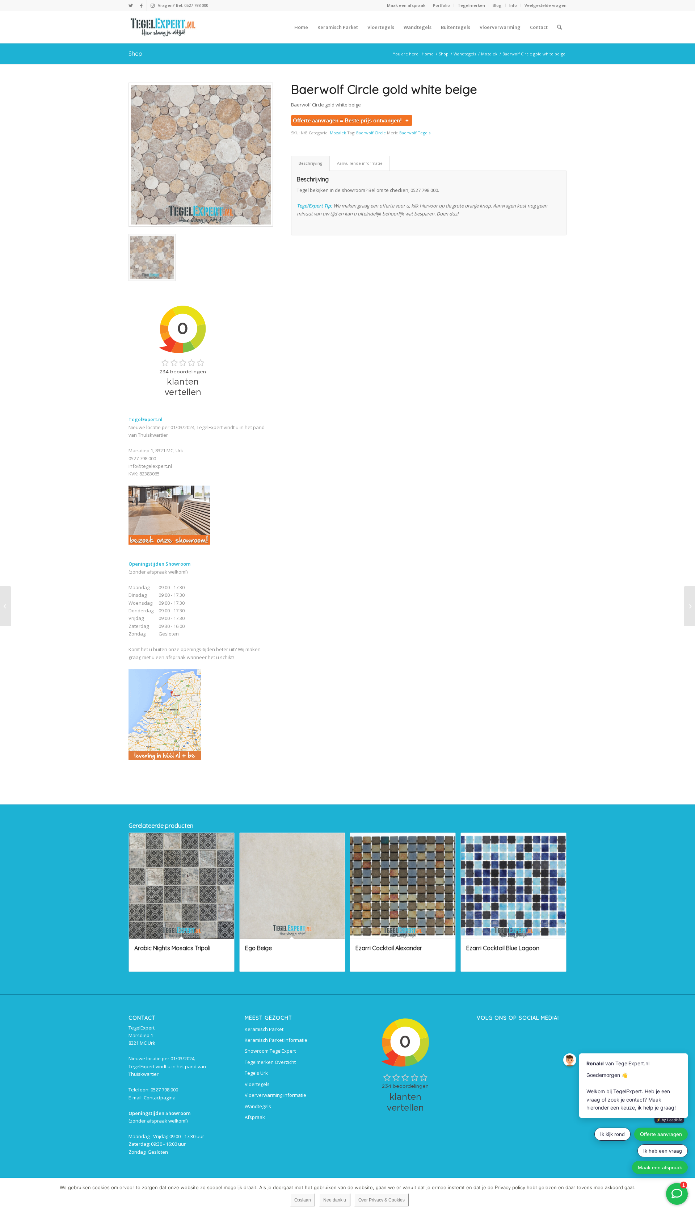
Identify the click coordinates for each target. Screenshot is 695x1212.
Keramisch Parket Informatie (276, 1040)
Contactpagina (160, 1097)
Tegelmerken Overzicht (270, 1062)
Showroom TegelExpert (270, 1051)
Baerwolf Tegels (414, 132)
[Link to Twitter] (130, 5)
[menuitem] (406, 5)
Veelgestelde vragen (545, 5)
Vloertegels (257, 1084)
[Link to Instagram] (152, 5)
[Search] (559, 27)
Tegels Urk (256, 1073)
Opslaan (302, 1200)
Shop (135, 53)
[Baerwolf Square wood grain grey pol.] (689, 606)
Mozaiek (338, 132)
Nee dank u (334, 1200)
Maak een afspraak (406, 5)
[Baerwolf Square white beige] (5, 606)
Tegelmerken (471, 5)
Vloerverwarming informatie (275, 1095)
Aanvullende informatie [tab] (360, 163)
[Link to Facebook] (141, 5)
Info (513, 5)
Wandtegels (258, 1106)
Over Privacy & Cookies (381, 1200)
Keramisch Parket (264, 1029)
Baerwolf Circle (371, 132)
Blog (497, 5)
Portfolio (441, 5)
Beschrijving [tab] (311, 163)
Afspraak (255, 1117)
